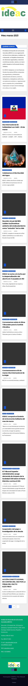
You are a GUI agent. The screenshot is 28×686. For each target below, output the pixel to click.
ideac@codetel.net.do (11, 642)
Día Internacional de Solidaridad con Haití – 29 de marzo (13, 127)
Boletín (4, 413)
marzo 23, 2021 (8, 132)
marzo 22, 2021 (8, 178)
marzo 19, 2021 (8, 231)
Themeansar (14, 678)
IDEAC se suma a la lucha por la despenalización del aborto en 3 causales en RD (14, 276)
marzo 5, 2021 (7, 424)
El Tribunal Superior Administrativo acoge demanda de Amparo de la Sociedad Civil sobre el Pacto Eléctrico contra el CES (13, 476)
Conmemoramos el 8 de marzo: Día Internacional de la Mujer (13, 372)
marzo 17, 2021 (8, 329)
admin (15, 132)
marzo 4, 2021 (7, 534)
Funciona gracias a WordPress (10, 676)
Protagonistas (6, 121)
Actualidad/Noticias (7, 468)
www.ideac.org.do (9, 648)
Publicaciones (13, 121)
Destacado (5, 367)
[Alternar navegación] (13, 30)
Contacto (14, 682)
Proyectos (5, 218)
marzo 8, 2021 (7, 378)
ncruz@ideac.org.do (6, 644)
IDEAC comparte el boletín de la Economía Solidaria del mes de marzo (13, 418)
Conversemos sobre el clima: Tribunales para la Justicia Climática (13, 324)
